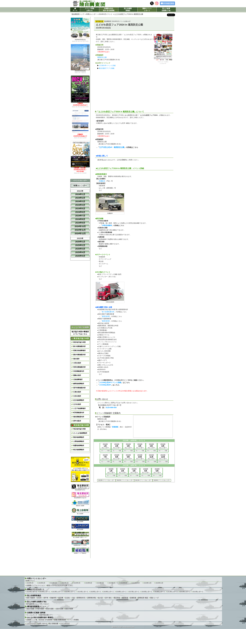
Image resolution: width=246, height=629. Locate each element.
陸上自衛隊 (80, 513)
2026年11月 (147, 583)
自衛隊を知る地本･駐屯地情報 (108, 9)
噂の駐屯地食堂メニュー (36, 606)
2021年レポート (83, 591)
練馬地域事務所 (78, 383)
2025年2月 (80, 245)
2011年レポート (198, 591)
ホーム (75, 10)
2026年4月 (65, 583)
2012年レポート (185, 591)
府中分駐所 (77, 421)
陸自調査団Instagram (80, 497)
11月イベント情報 (151, 461)
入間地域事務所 (78, 441)
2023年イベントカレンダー (106, 480)
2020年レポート (95, 591)
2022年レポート (70, 591)
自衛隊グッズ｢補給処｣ (80, 553)
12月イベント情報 (163, 461)
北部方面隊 (59, 609)
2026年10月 (136, 583)
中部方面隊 (40, 609)
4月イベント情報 (139, 450)
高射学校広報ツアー (46, 615)
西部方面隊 (50, 609)
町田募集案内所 (78, 412)
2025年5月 (80, 256)
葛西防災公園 (102, 57)
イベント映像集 (73, 620)
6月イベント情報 (163, 450)
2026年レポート (32, 591)
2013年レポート (172, 591)
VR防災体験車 (107, 225)
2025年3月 (80, 249)
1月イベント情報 (105, 450)
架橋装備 (133, 598)
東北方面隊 (69, 609)
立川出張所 (77, 404)
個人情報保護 (53, 623)
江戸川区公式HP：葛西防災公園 (111, 147)
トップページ (31, 623)
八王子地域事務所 (79, 408)
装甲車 (46, 598)
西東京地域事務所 (79, 350)
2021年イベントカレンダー (143, 480)
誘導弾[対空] (81, 598)
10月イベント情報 (140, 461)
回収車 (39, 598)
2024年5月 (80, 208)
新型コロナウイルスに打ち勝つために (60, 585)
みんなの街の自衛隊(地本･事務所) (40, 617)
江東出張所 (77, 392)
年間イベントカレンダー (36, 578)
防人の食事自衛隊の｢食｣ (166, 9)
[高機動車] (110, 202)
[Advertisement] (134, 88)
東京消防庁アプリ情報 (106, 68)
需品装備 (117, 598)
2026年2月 (41, 583)
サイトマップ (64, 623)
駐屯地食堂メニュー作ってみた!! (38, 604)
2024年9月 (80, 223)
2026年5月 (76, 583)
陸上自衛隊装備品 (128, 9)
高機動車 (102, 181)
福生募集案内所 (78, 417)
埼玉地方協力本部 (79, 429)
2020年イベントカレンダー (162, 480)
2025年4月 (80, 252)
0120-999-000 (111, 407)
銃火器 (100, 598)
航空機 (60, 598)
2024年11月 (80, 230)
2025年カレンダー (111, 470)
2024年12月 (80, 233)
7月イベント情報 (105, 461)
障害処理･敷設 (143, 598)
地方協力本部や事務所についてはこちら (80, 333)
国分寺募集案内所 (79, 354)
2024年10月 (80, 226)
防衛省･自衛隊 (80, 505)
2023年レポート (57, 591)
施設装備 (125, 598)
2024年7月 (80, 215)
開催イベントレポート (147, 9)
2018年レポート (121, 591)
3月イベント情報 (128, 450)
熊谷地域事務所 (78, 437)
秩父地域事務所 (78, 449)
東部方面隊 (30, 609)
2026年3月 (53, 583)
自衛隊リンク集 (32, 620)
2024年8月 (80, 219)
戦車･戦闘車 (31, 598)
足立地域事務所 (78, 400)
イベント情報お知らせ (89, 9)
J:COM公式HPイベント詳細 (110, 382)
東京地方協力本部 (79, 342)
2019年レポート (108, 591)
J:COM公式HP (105, 385)
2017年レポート (134, 591)
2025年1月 (80, 241)
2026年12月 (159, 583)
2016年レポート (147, 591)
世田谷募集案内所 (79, 367)
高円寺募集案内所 (79, 388)
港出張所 (76, 359)
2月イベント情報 (116, 450)
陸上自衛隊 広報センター (80, 537)
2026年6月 (88, 583)
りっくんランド (32, 615)
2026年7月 (100, 583)
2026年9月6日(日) (80, 71)
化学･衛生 (108, 598)
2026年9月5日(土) (80, 40)
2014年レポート (159, 591)
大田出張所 (77, 363)
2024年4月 (80, 205)
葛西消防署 (106, 316)
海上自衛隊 (80, 521)
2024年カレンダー (105, 446)
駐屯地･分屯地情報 (45, 620)
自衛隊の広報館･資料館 (36, 613)
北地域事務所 (78, 379)
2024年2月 (80, 198)
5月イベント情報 (151, 450)
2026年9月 (123, 583)
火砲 (73, 598)
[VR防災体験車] (110, 291)
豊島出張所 (77, 375)
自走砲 (67, 598)
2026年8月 (112, 583)
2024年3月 (80, 201)
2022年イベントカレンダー (125, 480)
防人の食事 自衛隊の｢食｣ (37, 602)
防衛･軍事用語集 (60, 620)
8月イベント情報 (116, 461)
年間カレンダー (80, 186)
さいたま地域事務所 (80, 433)
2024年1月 (80, 194)
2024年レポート (44, 591)
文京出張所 (77, 396)
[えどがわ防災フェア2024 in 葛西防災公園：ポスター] (163, 47)
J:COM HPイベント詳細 (107, 65)
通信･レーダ (154, 598)
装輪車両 (53, 598)
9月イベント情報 (128, 461)
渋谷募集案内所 (78, 371)
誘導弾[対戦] (91, 598)
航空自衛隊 (80, 529)
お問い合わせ (42, 623)
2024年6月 (80, 212)
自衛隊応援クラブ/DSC (80, 545)
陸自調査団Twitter (80, 490)
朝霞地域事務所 (78, 445)
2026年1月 (30, 583)
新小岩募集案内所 (108, 312)
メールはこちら (168, 3)
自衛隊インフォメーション (36, 585)
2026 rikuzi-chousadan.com (124, 627)
